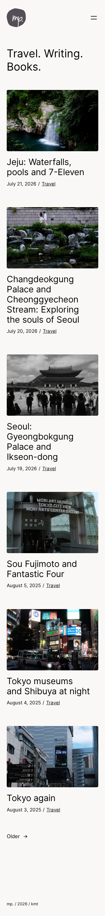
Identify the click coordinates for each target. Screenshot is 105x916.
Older (17, 836)
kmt (34, 903)
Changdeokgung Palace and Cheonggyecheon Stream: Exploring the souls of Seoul (43, 299)
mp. (10, 903)
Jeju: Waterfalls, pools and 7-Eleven (45, 167)
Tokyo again (31, 798)
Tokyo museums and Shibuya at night (48, 686)
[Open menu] (93, 17)
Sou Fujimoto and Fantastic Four (42, 569)
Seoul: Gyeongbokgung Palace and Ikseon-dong (40, 441)
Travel (48, 184)
